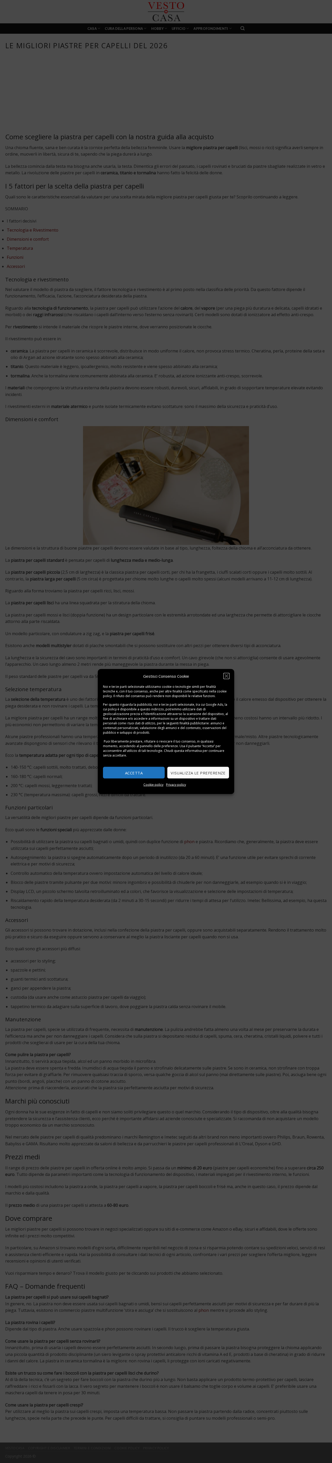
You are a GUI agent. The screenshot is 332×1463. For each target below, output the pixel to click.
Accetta (134, 772)
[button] (226, 675)
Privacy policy (176, 784)
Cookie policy (153, 784)
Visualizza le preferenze (198, 772)
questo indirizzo (152, 709)
